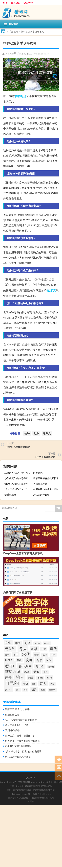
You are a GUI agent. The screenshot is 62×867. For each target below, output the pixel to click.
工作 (45, 654)
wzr (12, 54)
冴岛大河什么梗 (41, 494)
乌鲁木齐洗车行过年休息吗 (18, 472)
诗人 (43, 683)
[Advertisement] (31, 836)
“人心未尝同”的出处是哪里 (18, 489)
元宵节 (10, 648)
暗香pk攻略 (10, 494)
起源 (24, 96)
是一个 (40, 666)
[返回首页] (58, 759)
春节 (10, 665)
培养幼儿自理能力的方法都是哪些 (22, 740)
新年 (39, 660)
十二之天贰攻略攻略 (45, 456)
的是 (31, 678)
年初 (53, 654)
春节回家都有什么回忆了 (46, 478)
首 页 (5, 2)
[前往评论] (58, 767)
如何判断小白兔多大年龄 (46, 489)
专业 (8, 643)
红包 (49, 678)
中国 (18, 643)
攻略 (28, 659)
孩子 (15, 654)
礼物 (40, 678)
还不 (8, 689)
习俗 (27, 643)
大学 (7, 654)
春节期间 (25, 666)
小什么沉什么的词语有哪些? (18, 478)
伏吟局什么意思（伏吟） (18, 725)
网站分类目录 (46, 782)
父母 (45, 672)
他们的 (37, 643)
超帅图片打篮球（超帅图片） (20, 735)
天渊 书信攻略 (12, 730)
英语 (25, 684)
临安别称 (37, 472)
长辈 (43, 689)
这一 (18, 689)
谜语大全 (28, 2)
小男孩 (31, 801)
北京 (43, 649)
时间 (49, 660)
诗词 (52, 684)
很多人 (9, 660)
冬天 (23, 648)
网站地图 (19, 786)
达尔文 (51, 290)
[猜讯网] (31, 12)
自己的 (12, 683)
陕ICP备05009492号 (42, 786)
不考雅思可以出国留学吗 (18, 746)
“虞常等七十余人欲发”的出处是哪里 (23, 751)
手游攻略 (13, 31)
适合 (25, 689)
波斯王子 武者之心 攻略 (17, 709)
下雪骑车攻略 (40, 483)
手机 (19, 660)
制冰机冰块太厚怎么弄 (16, 483)
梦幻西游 (12, 671)
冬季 (34, 648)
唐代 (53, 648)
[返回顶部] (58, 775)
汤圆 (26, 672)
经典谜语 (15, 2)
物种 (18, 96)
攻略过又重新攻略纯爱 (18, 446)
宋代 (26, 654)
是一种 (51, 666)
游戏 (36, 671)
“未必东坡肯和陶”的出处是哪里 (21, 719)
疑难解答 (29, 786)
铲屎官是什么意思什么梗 (18, 756)
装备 (34, 684)
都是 (34, 689)
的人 (20, 677)
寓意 (36, 654)
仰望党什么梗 (12, 714)
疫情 (8, 677)
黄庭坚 (52, 689)
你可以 (47, 643)
